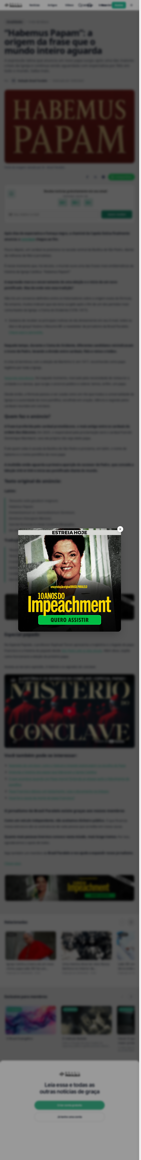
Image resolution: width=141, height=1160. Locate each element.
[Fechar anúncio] (120, 529)
